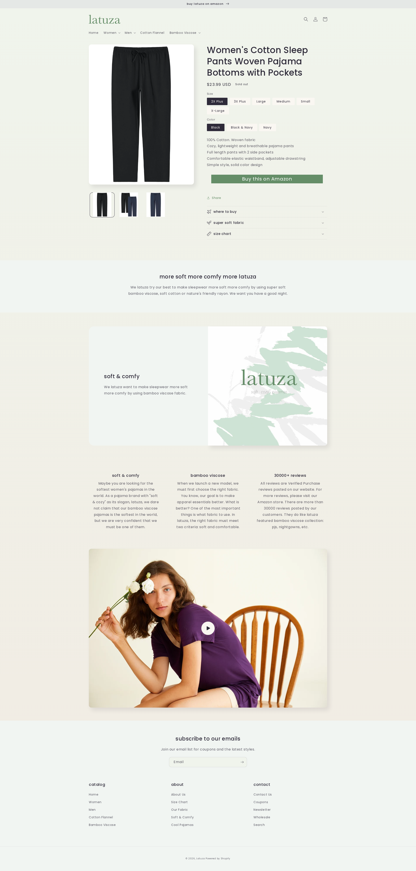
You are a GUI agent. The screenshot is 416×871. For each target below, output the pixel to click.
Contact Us (263, 794)
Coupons (261, 802)
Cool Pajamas (182, 825)
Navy (267, 127)
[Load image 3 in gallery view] (155, 204)
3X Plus (240, 101)
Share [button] (216, 198)
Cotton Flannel (101, 817)
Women (95, 802)
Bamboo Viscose (102, 825)
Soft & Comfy (182, 817)
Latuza (200, 858)
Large (261, 101)
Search (259, 825)
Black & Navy (242, 127)
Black (215, 127)
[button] (111, 32)
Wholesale (262, 817)
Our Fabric (179, 810)
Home (93, 794)
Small (305, 101)
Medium (283, 101)
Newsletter (262, 810)
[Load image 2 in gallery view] (129, 204)
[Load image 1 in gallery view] (102, 204)
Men (92, 810)
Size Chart (179, 802)
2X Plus (217, 101)
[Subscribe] (242, 762)
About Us (178, 794)
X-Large (218, 111)
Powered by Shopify (218, 858)
